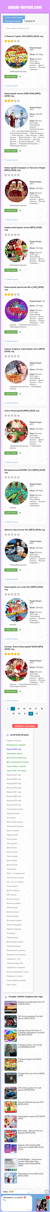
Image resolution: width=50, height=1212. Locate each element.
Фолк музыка (12, 839)
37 (36, 709)
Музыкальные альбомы (16, 950)
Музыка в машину (14, 903)
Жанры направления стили (17, 971)
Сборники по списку (15, 976)
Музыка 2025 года (14, 774)
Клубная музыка (13, 813)
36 (30, 709)
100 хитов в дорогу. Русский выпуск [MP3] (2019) (29, 1089)
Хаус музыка (12, 843)
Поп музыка (11, 869)
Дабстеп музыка (13, 890)
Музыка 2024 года (14, 779)
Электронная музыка (15, 826)
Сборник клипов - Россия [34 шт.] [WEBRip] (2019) (30, 1046)
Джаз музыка (12, 847)
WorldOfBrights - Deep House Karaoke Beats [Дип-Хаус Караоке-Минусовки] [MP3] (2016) (30, 1162)
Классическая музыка (15, 877)
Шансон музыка (13, 830)
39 (13, 713)
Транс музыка (12, 856)
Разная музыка (13, 937)
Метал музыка (12, 907)
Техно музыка (12, 886)
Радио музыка (12, 834)
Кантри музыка (12, 916)
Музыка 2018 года (14, 804)
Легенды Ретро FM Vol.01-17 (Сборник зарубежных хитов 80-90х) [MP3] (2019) (31, 1032)
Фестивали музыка (14, 920)
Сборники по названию (16, 967)
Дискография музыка (15, 941)
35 (24, 709)
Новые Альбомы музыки (16, 980)
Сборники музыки (14, 946)
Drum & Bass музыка (15, 822)
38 (42, 709)
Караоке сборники (14, 929)
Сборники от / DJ (13, 959)
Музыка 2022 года (14, 787)
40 (19, 713)
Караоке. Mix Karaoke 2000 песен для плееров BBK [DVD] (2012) (30, 1147)
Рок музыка (11, 817)
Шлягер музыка (13, 911)
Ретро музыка (12, 852)
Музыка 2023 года (14, 783)
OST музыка (11, 894)
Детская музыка (13, 899)
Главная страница (14, 740)
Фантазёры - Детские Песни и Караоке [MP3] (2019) (30, 1132)
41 (25, 713)
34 (18, 709)
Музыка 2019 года (14, 800)
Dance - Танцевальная (16, 873)
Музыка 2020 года (14, 796)
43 (37, 713)
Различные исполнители (16, 954)
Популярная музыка (15, 809)
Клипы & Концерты (14, 924)
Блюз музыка (12, 860)
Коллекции (11, 933)
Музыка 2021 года (14, 792)
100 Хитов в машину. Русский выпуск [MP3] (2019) (30, 1017)
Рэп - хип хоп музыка (15, 881)
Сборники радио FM (15, 963)
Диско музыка (12, 864)
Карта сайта (11, 984)
